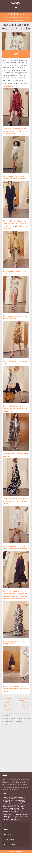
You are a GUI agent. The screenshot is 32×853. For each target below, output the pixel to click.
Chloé (6, 721)
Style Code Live (7, 803)
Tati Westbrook (17, 813)
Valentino (5, 809)
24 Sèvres (19, 803)
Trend (10, 17)
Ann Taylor (26, 816)
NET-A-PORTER (20, 798)
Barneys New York (13, 802)
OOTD (13, 803)
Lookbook (19, 718)
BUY (16, 54)
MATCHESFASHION (15, 721)
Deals (15, 17)
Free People (19, 814)
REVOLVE (5, 798)
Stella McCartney (7, 813)
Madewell (25, 814)
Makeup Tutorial (23, 17)
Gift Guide (12, 20)
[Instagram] (11, 14)
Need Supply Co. (7, 817)
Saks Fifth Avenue (19, 800)
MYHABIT (12, 798)
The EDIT (22, 802)
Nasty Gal (14, 809)
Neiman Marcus (13, 797)
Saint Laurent (6, 819)
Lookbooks (26, 718)
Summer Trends (7, 814)
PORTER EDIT (6, 816)
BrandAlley (5, 808)
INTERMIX (14, 816)
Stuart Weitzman (15, 819)
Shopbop (5, 797)
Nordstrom (20, 797)
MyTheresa (21, 806)
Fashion (12, 718)
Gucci (21, 817)
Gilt (9, 809)
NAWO (16, 3)
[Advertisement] (16, 752)
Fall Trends (21, 809)
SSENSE (16, 811)
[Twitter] (20, 14)
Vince (23, 813)
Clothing (6, 718)
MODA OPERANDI (7, 811)
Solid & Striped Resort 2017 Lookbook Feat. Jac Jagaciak (23, 703)
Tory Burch (15, 817)
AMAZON (5, 802)
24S (13, 814)
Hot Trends (19, 20)
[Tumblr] (17, 14)
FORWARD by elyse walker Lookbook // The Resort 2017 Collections (8, 704)
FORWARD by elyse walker (10, 806)
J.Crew (22, 808)
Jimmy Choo (23, 811)
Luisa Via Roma (7, 805)
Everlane (24, 805)
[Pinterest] (14, 14)
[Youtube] (23, 14)
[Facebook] (8, 14)
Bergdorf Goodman (14, 808)
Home (5, 17)
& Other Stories (16, 805)
